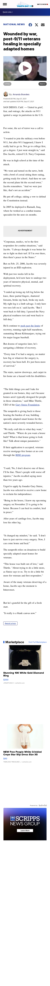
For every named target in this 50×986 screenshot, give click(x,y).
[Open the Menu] (4, 4)
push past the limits (30, 325)
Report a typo (10, 623)
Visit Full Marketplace (37, 642)
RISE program (23, 455)
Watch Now (42, 4)
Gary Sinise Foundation (27, 404)
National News (14, 24)
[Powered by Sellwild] (43, 805)
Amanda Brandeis (21, 94)
